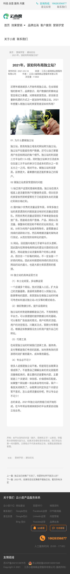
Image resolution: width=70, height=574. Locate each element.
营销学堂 (58, 25)
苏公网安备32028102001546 (46, 562)
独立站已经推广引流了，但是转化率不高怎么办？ (36, 475)
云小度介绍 (8, 505)
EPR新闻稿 (55, 511)
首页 (7, 25)
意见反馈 (46, 6)
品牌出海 (33, 25)
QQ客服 (41, 527)
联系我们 (62, 6)
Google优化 (21, 511)
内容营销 (54, 516)
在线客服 (60, 527)
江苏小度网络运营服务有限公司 (39, 567)
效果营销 (17, 25)
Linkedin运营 (39, 516)
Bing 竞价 (20, 521)
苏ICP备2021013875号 (14, 562)
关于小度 (9, 39)
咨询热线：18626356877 (53, 3)
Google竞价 (21, 516)
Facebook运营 (40, 511)
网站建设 (20, 505)
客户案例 (45, 25)
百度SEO (37, 505)
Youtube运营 (39, 521)
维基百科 (54, 505)
